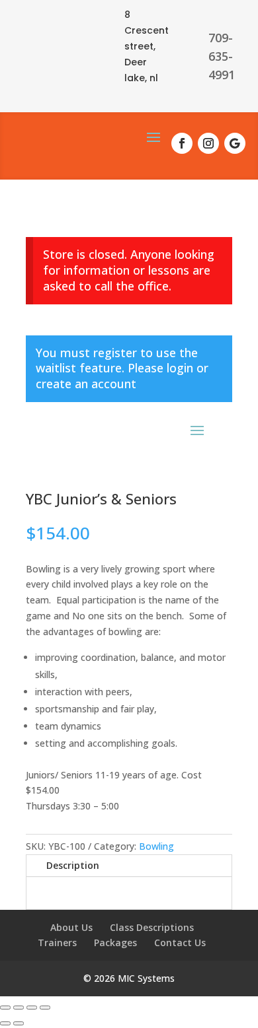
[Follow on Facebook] (182, 143)
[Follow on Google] (234, 143)
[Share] (31, 1008)
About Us (71, 927)
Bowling (156, 846)
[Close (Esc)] (45, 1008)
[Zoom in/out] (5, 1008)
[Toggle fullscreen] (18, 1008)
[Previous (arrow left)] (5, 1023)
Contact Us (180, 942)
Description (72, 865)
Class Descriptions (152, 927)
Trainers (57, 942)
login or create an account (122, 376)
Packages (115, 942)
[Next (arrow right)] (18, 1023)
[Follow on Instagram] (208, 143)
